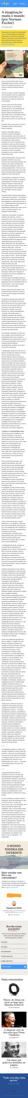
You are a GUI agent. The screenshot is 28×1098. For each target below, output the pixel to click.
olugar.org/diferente (8, 44)
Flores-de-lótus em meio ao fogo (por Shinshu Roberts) (14, 1002)
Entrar (15, 3)
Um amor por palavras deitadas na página (14, 1062)
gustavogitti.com (19, 912)
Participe (22, 3)
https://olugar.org (15, 915)
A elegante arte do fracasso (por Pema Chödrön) (14, 1032)
